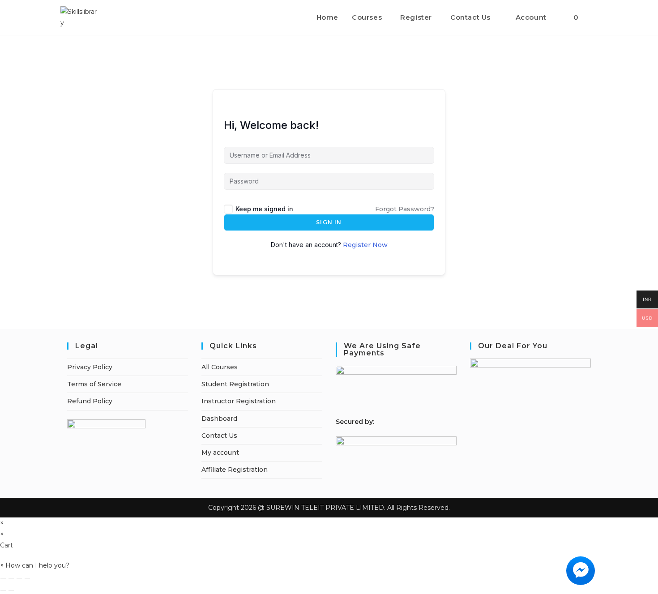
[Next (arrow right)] (11, 590)
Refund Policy (89, 401)
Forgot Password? (404, 209)
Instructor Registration (238, 401)
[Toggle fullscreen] (11, 579)
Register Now (365, 245)
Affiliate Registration (234, 470)
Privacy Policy (89, 367)
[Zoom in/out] (3, 579)
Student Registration (235, 384)
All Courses (219, 367)
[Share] (19, 579)
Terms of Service (94, 384)
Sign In (329, 222)
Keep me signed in (264, 209)
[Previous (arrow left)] (3, 590)
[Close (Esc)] (27, 579)
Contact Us (219, 436)
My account (220, 453)
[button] (34, 565)
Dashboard (219, 419)
